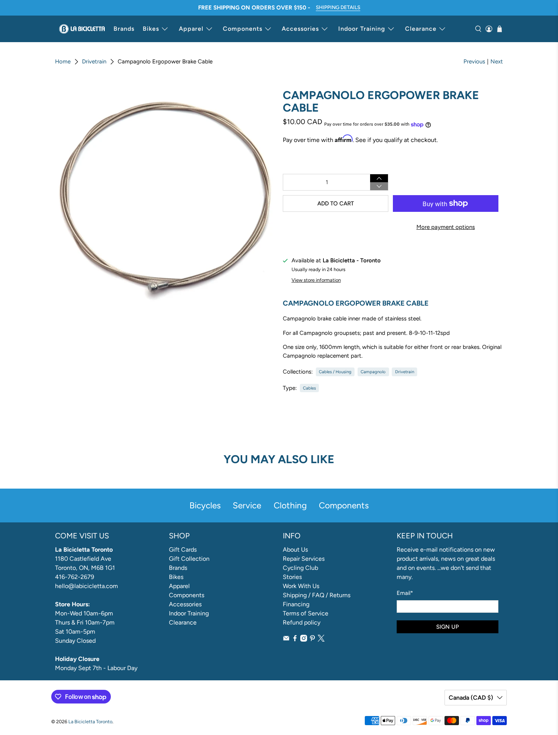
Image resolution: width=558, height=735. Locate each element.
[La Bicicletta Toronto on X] (321, 639)
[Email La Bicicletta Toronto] (286, 639)
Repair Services (304, 558)
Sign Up (447, 626)
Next (496, 61)
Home (63, 62)
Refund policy (301, 622)
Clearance (421, 28)
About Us (295, 549)
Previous (474, 61)
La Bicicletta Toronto (90, 721)
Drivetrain (94, 62)
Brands (123, 28)
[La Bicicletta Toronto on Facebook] (295, 639)
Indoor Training (361, 28)
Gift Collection (189, 558)
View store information (316, 280)
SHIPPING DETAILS (338, 7)
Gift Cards (183, 549)
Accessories (300, 28)
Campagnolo (373, 371)
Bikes (151, 28)
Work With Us (301, 586)
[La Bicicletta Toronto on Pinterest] (312, 639)
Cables (309, 388)
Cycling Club (300, 567)
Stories (292, 576)
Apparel (191, 28)
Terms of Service (305, 613)
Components (242, 28)
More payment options (445, 227)
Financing (296, 604)
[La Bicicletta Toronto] (82, 28)
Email (405, 593)
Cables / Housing (335, 371)
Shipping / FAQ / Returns (316, 595)
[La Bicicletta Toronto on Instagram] (303, 639)
